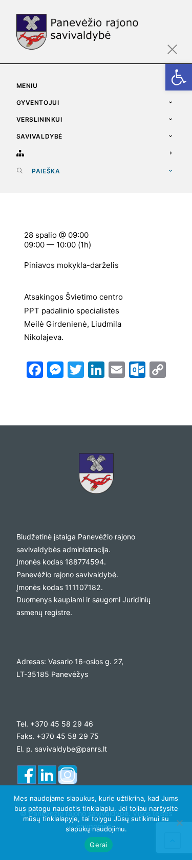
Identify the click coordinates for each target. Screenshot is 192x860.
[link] (178, 77)
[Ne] (179, 823)
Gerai (98, 845)
